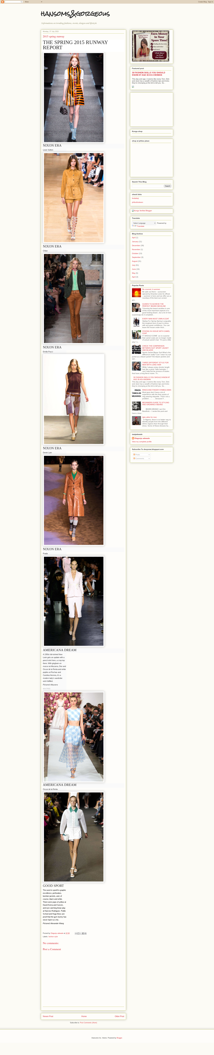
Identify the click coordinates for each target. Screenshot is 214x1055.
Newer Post (48, 1016)
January (135, 242)
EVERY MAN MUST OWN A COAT (155, 319)
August (134, 261)
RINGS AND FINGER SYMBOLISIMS (156, 390)
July (133, 265)
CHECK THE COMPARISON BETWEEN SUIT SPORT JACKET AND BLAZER (155, 348)
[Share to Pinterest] (85, 933)
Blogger (119, 1038)
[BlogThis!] (78, 933)
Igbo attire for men (149, 417)
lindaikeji (135, 198)
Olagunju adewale (142, 438)
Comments (139, 458)
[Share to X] (81, 933)
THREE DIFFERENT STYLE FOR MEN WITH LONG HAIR (155, 364)
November (136, 249)
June (134, 269)
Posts (137, 455)
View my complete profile (142, 442)
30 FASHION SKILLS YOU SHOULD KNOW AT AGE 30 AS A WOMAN (148, 73)
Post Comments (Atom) (88, 1023)
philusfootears (137, 202)
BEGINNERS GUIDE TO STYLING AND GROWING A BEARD (155, 404)
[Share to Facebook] (83, 933)
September (136, 257)
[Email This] (76, 933)
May (133, 273)
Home (84, 1016)
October (135, 253)
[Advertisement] (150, 108)
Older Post (119, 1016)
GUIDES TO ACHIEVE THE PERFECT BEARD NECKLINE (154, 305)
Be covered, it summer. (151, 289)
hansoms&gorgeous (75, 14)
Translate (140, 226)
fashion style (53, 937)
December (136, 245)
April (133, 238)
